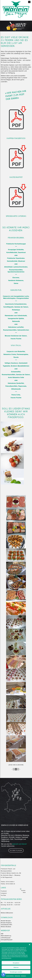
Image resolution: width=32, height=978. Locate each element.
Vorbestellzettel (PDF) (6, 924)
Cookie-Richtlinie (10, 975)
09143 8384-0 (10, 881)
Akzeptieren (16, 963)
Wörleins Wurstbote (6, 926)
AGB (2, 933)
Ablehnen (16, 967)
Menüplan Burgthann (6, 922)
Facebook (4, 891)
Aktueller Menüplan (6, 920)
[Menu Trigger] (29, 2)
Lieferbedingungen (6, 937)
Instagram (4, 893)
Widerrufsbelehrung (6, 935)
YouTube (3, 895)
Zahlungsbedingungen (6, 939)
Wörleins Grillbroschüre (7, 913)
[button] (29, 944)
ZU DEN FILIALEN (16, 850)
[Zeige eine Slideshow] (16, 765)
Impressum (23, 975)
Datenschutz (17, 975)
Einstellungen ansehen (16, 972)
